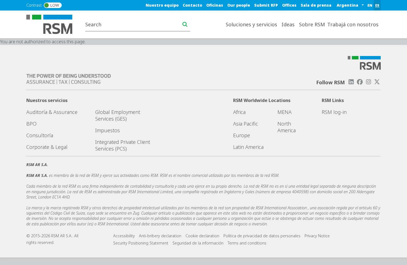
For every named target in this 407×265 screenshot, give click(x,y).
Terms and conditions (247, 243)
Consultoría (39, 135)
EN (369, 5)
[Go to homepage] (52, 24)
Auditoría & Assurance (52, 112)
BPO (31, 123)
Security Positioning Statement (140, 243)
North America (286, 127)
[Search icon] (184, 24)
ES (377, 5)
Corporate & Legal (47, 147)
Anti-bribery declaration (160, 235)
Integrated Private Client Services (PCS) (122, 145)
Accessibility (124, 235)
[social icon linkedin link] (351, 82)
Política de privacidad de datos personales (261, 235)
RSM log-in (334, 112)
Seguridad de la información (197, 243)
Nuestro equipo (162, 5)
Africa (239, 112)
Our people (238, 5)
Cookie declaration (202, 235)
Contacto (192, 5)
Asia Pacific (245, 123)
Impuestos (107, 130)
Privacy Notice (317, 235)
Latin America (248, 147)
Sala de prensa (316, 5)
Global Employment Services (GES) (117, 115)
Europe (241, 135)
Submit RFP (266, 5)
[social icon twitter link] (377, 82)
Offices (289, 5)
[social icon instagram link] (368, 82)
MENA (284, 112)
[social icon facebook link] (359, 82)
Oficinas (214, 5)
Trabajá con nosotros (352, 24)
